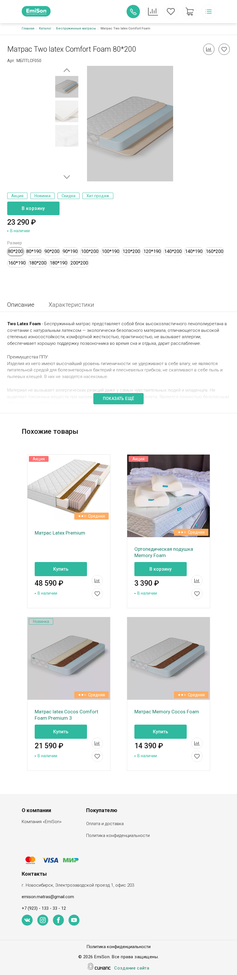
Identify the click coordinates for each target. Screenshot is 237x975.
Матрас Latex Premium (60, 533)
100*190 (110, 251)
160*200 (214, 251)
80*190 (33, 251)
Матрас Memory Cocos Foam (166, 711)
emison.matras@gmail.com (48, 896)
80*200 (15, 251)
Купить (60, 569)
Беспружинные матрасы (76, 28)
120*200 (131, 251)
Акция (17, 195)
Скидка (68, 195)
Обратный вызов (133, 11)
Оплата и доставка (105, 823)
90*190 (70, 251)
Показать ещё (118, 398)
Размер (14, 242)
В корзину (33, 208)
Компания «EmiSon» (42, 821)
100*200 (90, 251)
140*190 (194, 251)
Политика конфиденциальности (118, 835)
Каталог (45, 28)
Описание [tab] (20, 304)
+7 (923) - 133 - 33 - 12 (44, 908)
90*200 (52, 251)
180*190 (58, 263)
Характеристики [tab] (71, 304)
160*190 (17, 263)
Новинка (42, 195)
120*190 (152, 251)
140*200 (173, 251)
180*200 (38, 263)
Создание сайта (131, 968)
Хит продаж (97, 195)
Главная (28, 28)
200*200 (79, 263)
